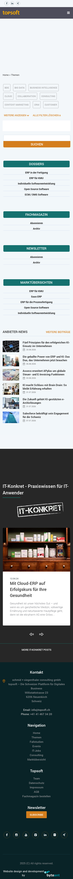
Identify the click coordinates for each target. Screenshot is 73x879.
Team (36, 778)
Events (36, 746)
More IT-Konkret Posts (36, 649)
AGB (36, 791)
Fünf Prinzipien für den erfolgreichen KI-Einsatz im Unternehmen (46, 344)
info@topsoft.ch (40, 710)
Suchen (37, 144)
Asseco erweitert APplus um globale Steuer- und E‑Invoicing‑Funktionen (44, 372)
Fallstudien (36, 741)
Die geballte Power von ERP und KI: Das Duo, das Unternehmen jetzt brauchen (46, 358)
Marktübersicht (36, 759)
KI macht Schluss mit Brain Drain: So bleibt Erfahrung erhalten (45, 386)
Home (6, 74)
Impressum (36, 787)
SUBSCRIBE (36, 814)
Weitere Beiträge (58, 332)
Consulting (36, 755)
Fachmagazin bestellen (36, 796)
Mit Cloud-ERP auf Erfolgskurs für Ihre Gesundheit (28, 589)
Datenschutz (36, 783)
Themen (15, 74)
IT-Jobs (36, 750)
